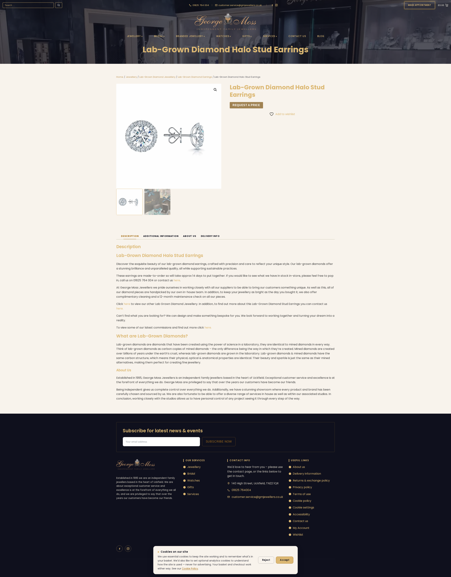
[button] (215, 90)
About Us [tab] (189, 236)
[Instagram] (276, 5)
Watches (222, 36)
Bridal (158, 36)
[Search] (58, 5)
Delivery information (307, 474)
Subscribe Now (219, 441)
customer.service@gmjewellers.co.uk (257, 497)
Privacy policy (302, 487)
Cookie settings (303, 507)
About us (299, 467)
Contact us (300, 521)
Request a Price (246, 105)
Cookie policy (302, 501)
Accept (284, 560)
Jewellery (134, 36)
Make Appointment (419, 5)
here (177, 280)
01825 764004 (241, 490)
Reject (266, 560)
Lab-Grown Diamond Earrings (195, 77)
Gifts (246, 36)
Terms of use (302, 494)
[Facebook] (272, 5)
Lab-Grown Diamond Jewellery (157, 77)
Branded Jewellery (189, 36)
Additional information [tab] (160, 236)
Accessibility (301, 514)
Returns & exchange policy (311, 480)
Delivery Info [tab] (210, 236)
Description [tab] (130, 236)
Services (269, 36)
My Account (301, 528)
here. (119, 308)
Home (119, 77)
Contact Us (297, 36)
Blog (320, 36)
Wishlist (298, 535)
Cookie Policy (190, 568)
